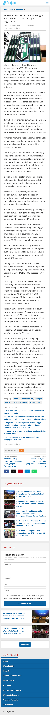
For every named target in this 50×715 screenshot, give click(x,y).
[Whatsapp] (34, 471)
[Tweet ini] (13, 471)
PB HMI (7, 402)
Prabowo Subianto (10, 700)
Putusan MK (8, 705)
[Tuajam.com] (10, 3)
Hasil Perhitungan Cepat (32, 399)
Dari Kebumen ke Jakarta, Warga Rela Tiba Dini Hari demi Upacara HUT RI (30, 503)
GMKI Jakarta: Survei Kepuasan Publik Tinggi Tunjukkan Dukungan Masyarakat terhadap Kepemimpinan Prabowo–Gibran (22, 425)
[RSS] (21, 450)
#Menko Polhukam (11, 695)
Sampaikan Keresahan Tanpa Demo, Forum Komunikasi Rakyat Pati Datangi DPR (30, 493)
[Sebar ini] (6, 471)
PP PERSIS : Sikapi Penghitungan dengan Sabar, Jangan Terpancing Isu (13, 461)
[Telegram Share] (27, 471)
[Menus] (47, 2)
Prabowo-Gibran (20, 402)
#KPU (16, 399)
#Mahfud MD (8, 680)
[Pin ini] (20, 471)
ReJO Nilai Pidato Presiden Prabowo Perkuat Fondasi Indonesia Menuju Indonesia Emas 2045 (31, 523)
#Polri (5, 661)
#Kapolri (6, 671)
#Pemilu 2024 (8, 666)
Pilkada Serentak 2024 (12, 676)
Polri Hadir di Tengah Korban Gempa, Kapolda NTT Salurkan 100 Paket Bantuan (30, 533)
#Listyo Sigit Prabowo (12, 690)
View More (25, 644)
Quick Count (35, 402)
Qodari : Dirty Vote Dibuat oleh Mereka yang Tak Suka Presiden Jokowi (36, 461)
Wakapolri (7, 685)
